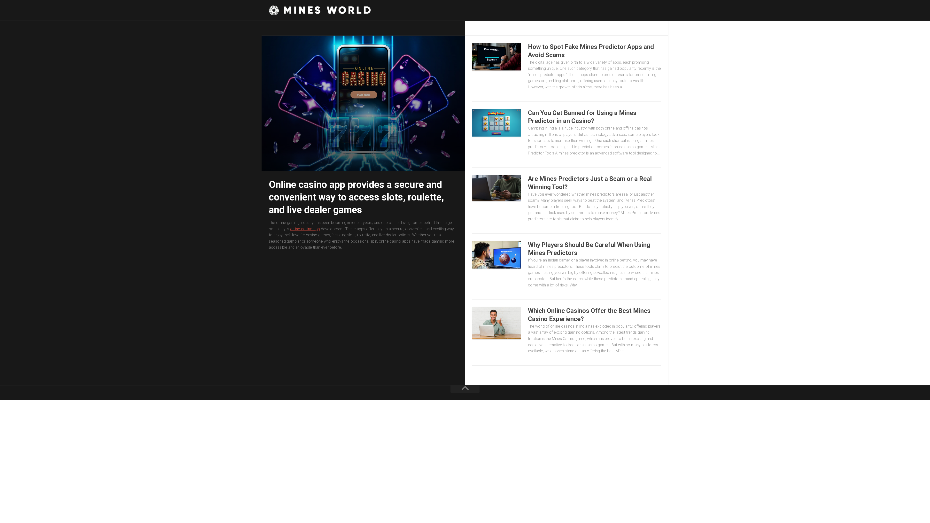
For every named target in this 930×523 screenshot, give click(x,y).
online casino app (305, 229)
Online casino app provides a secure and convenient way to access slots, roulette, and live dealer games (356, 197)
